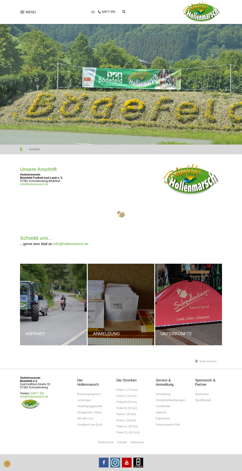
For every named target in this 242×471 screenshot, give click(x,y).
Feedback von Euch (89, 424)
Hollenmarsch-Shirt (168, 424)
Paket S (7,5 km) (126, 389)
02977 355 (37, 393)
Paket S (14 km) (126, 395)
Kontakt (122, 442)
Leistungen (84, 400)
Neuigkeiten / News (89, 412)
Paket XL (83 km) (127, 426)
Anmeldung (106, 333)
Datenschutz (106, 442)
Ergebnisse (163, 418)
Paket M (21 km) (126, 401)
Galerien (161, 412)
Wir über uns (85, 418)
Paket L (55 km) (126, 420)
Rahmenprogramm (89, 394)
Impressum (137, 442)
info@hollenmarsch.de (34, 184)
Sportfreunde (203, 400)
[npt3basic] (201, 11)
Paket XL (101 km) (127, 432)
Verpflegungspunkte (89, 406)
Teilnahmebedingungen (170, 400)
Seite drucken (207, 361)
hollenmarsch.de (22, 149)
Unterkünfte (176, 333)
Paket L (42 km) (126, 414)
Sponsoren (202, 394)
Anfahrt (35, 333)
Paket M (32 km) (126, 408)
